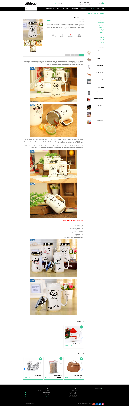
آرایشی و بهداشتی (101, 25)
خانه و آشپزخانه (102, 27)
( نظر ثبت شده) (81, 21)
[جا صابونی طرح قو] (33, 366)
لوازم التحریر (102, 39)
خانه (103, 8)
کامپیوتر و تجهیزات (101, 22)
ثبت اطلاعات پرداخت (66, 8)
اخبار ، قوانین (83, 8)
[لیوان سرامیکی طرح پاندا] (33, 43)
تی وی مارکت (102, 32)
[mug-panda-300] (33, 29)
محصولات (98, 8)
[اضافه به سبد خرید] (81, 327)
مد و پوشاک (102, 24)
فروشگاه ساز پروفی (28, 403)
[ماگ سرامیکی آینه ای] (27, 43)
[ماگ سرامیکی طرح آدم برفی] (73, 334)
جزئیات (77, 55)
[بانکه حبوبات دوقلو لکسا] (53, 366)
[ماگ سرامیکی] (39, 43)
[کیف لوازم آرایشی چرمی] (73, 366)
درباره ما (58, 8)
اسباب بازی (102, 34)
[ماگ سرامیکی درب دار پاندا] (33, 49)
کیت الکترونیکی (101, 37)
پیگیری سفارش (75, 8)
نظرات (73, 55)
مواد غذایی (102, 42)
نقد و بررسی (67, 55)
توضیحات (81, 55)
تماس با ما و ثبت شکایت (50, 8)
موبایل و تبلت (102, 20)
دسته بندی (91, 8)
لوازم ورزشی (102, 29)
